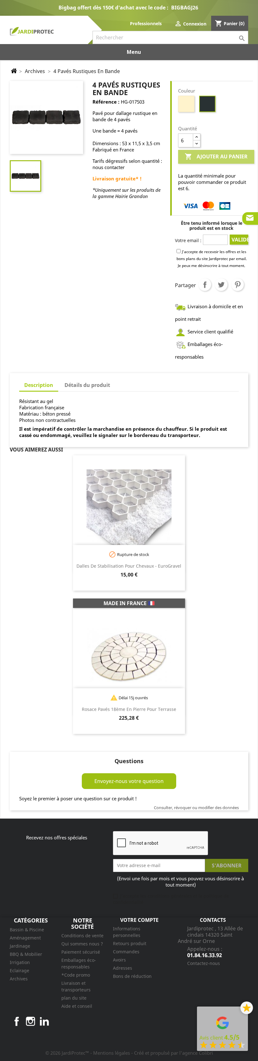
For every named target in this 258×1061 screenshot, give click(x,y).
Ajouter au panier (216, 156)
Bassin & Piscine (27, 930)
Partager (205, 284)
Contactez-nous (203, 963)
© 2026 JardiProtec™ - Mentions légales (88, 1053)
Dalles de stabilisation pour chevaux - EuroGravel (128, 566)
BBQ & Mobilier (26, 954)
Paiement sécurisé (80, 952)
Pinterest (237, 284)
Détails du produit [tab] (87, 385)
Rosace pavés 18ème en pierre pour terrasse (129, 709)
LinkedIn (44, 1021)
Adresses (122, 968)
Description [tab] (38, 385)
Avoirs (119, 960)
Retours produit (129, 943)
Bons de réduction (132, 976)
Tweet (221, 284)
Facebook (16, 1021)
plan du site (74, 998)
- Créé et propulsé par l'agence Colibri (172, 1053)
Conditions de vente (82, 936)
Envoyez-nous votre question (129, 781)
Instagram (30, 1021)
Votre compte (139, 919)
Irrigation (20, 962)
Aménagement (25, 938)
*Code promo (75, 975)
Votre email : (188, 240)
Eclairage (19, 970)
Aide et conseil (76, 1006)
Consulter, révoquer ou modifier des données (196, 807)
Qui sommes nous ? (82, 944)
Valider (240, 239)
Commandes (126, 952)
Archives (19, 979)
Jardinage (20, 946)
